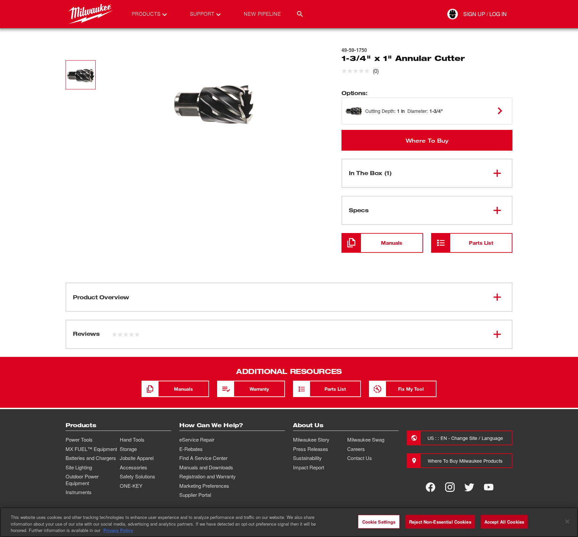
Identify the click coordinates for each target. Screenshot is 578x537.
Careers (356, 449)
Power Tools (79, 439)
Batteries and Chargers (91, 458)
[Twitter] (469, 487)
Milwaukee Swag (365, 439)
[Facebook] (430, 487)
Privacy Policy (118, 530)
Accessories (133, 467)
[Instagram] (450, 487)
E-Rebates (191, 449)
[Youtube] (488, 487)
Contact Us (359, 458)
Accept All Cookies (504, 521)
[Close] (567, 521)
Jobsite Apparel (137, 458)
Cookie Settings (379, 521)
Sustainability (307, 458)
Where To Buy (427, 140)
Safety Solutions (137, 476)
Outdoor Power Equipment (82, 479)
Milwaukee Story (311, 439)
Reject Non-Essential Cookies (440, 521)
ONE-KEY (131, 485)
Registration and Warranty (207, 476)
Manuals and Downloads (206, 467)
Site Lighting (79, 467)
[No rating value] (357, 71)
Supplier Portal (195, 494)
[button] (81, 74)
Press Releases (310, 449)
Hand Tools (132, 439)
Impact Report (308, 467)
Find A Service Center (203, 458)
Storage (128, 449)
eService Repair (196, 439)
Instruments (79, 492)
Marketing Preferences (204, 485)
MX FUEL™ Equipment (91, 449)
